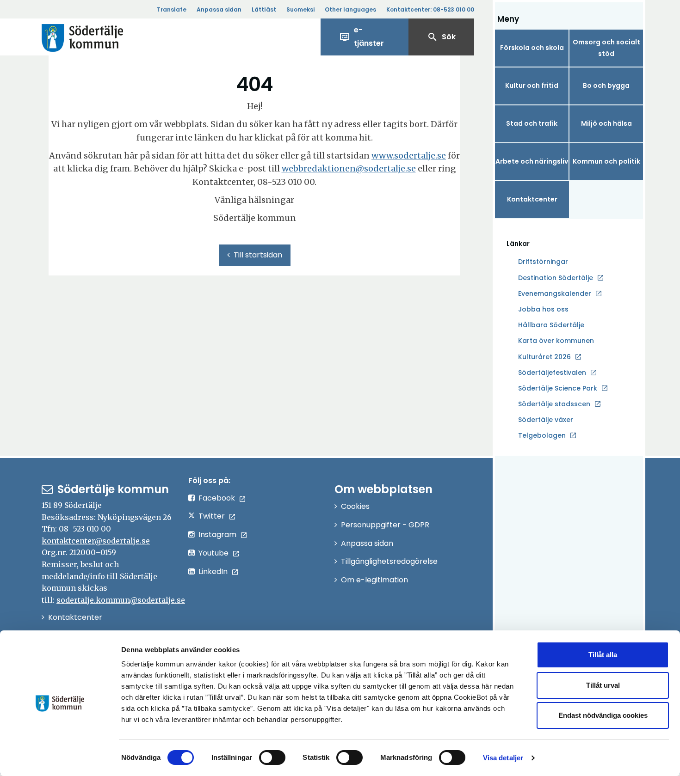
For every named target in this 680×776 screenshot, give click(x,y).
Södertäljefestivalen (552, 372)
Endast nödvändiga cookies (603, 715)
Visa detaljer (503, 758)
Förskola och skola (532, 47)
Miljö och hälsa (606, 123)
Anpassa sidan (219, 9)
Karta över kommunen (556, 340)
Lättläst (264, 9)
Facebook (216, 498)
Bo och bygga (606, 85)
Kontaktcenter (532, 199)
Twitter (211, 516)
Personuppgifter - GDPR (385, 524)
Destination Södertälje (555, 278)
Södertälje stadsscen (554, 404)
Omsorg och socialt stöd (606, 47)
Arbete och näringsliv (531, 161)
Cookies (355, 506)
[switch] (272, 757)
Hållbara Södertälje (551, 325)
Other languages (350, 9)
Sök (441, 37)
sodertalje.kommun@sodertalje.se (120, 600)
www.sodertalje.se (408, 155)
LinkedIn (213, 571)
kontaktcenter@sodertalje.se (96, 540)
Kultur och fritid (531, 85)
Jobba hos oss (543, 309)
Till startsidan (258, 255)
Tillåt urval (603, 685)
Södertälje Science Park (557, 388)
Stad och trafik (531, 123)
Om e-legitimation (374, 579)
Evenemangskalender (554, 293)
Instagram (217, 534)
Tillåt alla (602, 655)
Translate (171, 9)
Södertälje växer (545, 419)
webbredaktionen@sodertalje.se (349, 168)
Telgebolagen (542, 435)
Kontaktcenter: (430, 9)
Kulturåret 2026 (544, 356)
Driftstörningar (543, 261)
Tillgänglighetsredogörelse (389, 561)
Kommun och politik (606, 161)
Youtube (213, 553)
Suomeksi (300, 9)
